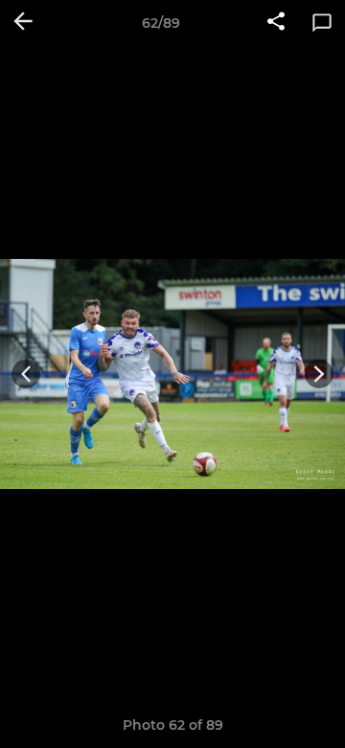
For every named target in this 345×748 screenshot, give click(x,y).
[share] (276, 23)
